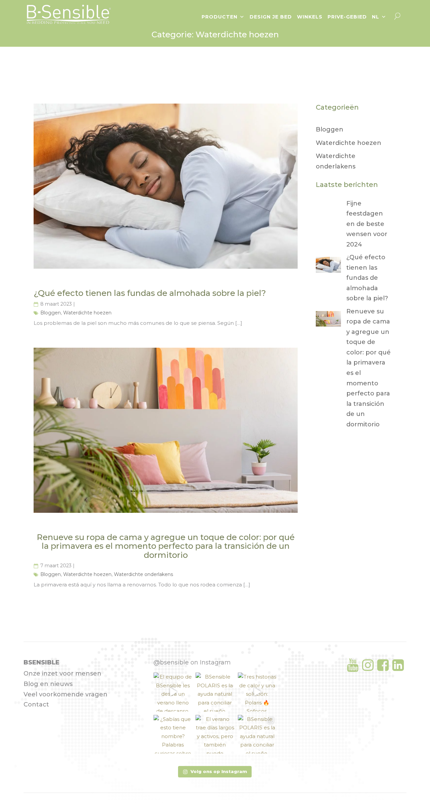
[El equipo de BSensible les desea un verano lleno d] (173, 692)
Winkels (309, 17)
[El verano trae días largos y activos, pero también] (215, 734)
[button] (215, 771)
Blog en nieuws (48, 684)
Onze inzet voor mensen (62, 673)
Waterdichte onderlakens (143, 574)
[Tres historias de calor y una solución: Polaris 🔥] (257, 692)
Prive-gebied (347, 17)
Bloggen (50, 313)
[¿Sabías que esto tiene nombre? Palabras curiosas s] (173, 734)
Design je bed (271, 17)
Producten (220, 17)
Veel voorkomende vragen (66, 694)
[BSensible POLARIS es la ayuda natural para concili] (215, 692)
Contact (36, 704)
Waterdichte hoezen (87, 313)
